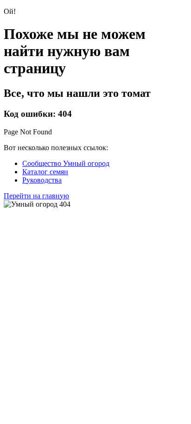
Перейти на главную (36, 196)
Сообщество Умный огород (65, 163)
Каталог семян (45, 172)
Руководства (42, 180)
